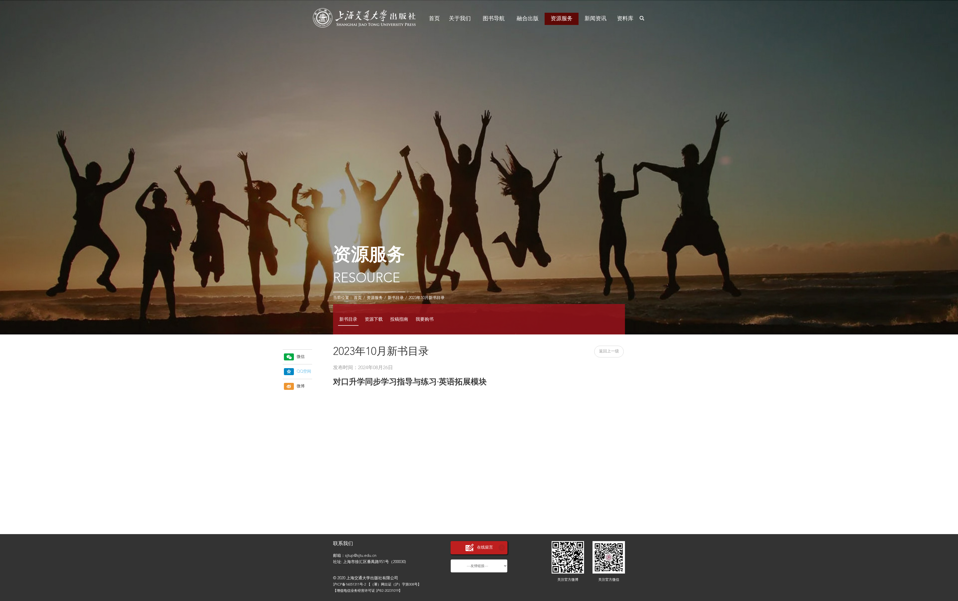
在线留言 (485, 548)
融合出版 (528, 18)
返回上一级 (609, 351)
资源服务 (562, 18)
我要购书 (425, 319)
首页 (434, 18)
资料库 (625, 18)
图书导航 (494, 18)
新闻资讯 (595, 18)
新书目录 (396, 298)
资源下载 (374, 319)
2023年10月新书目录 (427, 298)
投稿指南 (399, 319)
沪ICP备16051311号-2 (349, 584)
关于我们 (460, 18)
